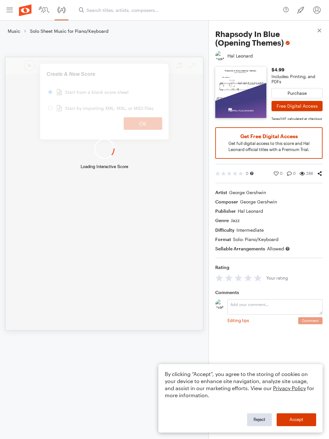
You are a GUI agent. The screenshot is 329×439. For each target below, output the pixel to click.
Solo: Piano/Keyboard (256, 239)
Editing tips (238, 320)
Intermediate (250, 230)
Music (14, 31)
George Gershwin (247, 192)
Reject (259, 419)
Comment (310, 320)
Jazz (235, 220)
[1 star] (219, 278)
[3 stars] (239, 278)
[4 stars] (248, 278)
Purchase (297, 93)
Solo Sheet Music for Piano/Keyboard (69, 31)
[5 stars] (258, 278)
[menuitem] (9, 10)
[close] (319, 31)
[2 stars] (229, 278)
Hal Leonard (250, 211)
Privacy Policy (289, 388)
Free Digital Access (297, 106)
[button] (252, 173)
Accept (296, 419)
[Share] (320, 173)
